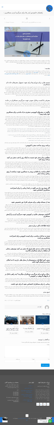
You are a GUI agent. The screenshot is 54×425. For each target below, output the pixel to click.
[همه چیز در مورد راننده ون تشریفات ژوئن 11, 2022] (1, 419)
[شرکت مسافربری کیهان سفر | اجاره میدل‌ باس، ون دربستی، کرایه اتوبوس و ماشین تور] (49, 8)
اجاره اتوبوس (28, 73)
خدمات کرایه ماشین (28, 388)
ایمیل (33, 359)
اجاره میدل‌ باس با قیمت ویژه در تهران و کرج (26, 391)
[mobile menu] (2, 7)
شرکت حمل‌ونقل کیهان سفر (23, 418)
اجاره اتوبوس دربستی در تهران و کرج (27, 400)
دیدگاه (48, 344)
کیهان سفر (31, 22)
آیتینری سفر (36, 72)
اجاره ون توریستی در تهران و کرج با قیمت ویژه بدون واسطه (26, 396)
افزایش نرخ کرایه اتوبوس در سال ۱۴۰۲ (43, 329)
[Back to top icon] (27, 415)
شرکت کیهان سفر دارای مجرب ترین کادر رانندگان (12, 329)
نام (49, 359)
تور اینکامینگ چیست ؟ (28, 328)
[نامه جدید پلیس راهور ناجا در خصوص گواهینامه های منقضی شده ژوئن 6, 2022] (53, 419)
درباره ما (30, 385)
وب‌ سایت (17, 359)
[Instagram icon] (26, 420)
